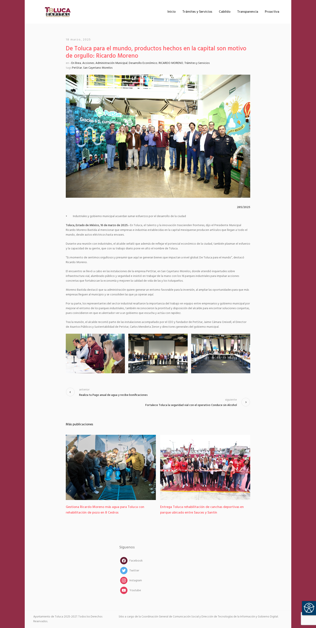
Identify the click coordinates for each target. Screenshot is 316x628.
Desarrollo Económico (143, 63)
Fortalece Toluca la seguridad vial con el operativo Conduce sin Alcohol (191, 405)
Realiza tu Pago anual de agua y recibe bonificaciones (113, 395)
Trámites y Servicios (197, 63)
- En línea (75, 63)
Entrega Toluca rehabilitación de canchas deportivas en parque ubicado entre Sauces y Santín (107, 509)
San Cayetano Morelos (97, 67)
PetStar (77, 67)
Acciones (88, 63)
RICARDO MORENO (171, 63)
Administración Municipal (111, 63)
